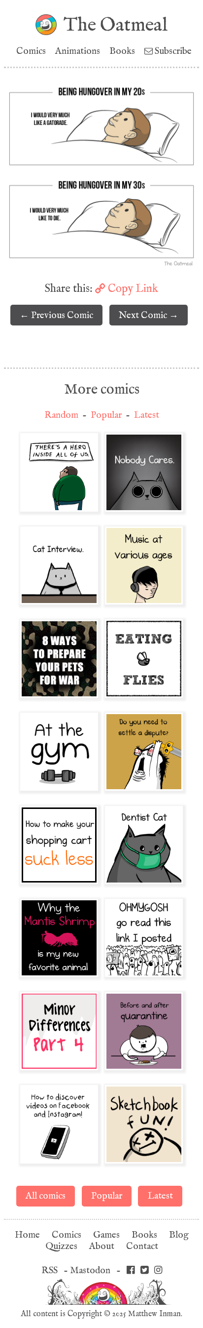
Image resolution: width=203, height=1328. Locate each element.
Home (27, 1235)
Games (106, 1235)
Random (61, 415)
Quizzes (61, 1246)
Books (122, 51)
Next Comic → (148, 315)
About (101, 1246)
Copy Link (131, 288)
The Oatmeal (116, 24)
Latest (146, 415)
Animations (77, 51)
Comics (31, 51)
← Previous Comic (56, 315)
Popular (106, 415)
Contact (142, 1246)
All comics (46, 1196)
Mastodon (90, 1270)
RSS (49, 1270)
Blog (179, 1235)
